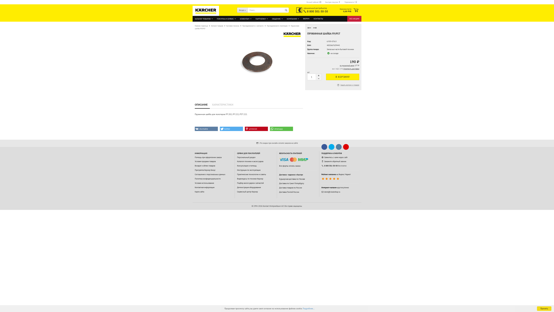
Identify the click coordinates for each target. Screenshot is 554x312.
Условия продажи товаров (205, 161)
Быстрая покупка (331, 2)
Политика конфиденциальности (208, 179)
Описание (201, 104)
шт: (308, 72)
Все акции (354, 18)
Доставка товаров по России (290, 187)
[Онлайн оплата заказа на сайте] (293, 160)
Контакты (318, 18)
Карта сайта (199, 192)
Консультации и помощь (247, 166)
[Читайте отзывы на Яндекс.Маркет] (330, 179)
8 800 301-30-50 (317, 11)
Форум (306, 18)
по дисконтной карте (347, 66)
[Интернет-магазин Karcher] (206, 14)
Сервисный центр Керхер (247, 192)
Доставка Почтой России (289, 192)
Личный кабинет (312, 2)
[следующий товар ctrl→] (315, 29)
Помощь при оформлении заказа (208, 157)
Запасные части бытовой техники (340, 49)
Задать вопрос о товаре (349, 85)
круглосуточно (335, 187)
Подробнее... (309, 308)
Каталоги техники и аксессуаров (250, 161)
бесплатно (335, 166)
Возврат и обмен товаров (205, 166)
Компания (292, 19)
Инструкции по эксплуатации (249, 170)
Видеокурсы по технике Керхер (250, 179)
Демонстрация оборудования (249, 187)
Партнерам (261, 19)
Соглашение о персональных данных (210, 174)
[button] (206, 129)
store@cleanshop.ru (332, 192)
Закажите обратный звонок (335, 161)
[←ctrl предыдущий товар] (309, 29)
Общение (276, 19)
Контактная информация (204, 187)
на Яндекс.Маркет (336, 174)
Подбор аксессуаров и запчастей (250, 183)
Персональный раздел (246, 157)
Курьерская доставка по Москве (292, 179)
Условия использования (204, 183)
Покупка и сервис (225, 19)
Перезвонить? (350, 2)
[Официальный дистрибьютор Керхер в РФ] (299, 10)
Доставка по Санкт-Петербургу (291, 183)
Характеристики (222, 104)
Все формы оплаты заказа (289, 166)
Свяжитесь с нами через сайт (336, 157)
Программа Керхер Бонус (205, 170)
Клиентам (244, 19)
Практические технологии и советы (251, 174)
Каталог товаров (203, 19)
